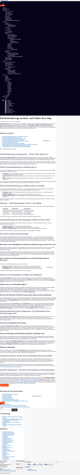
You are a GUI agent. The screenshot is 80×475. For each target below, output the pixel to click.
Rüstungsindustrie (8, 32)
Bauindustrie (4, 157)
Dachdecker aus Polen (19, 382)
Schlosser (9, 44)
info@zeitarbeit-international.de (9, 470)
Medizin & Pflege (8, 58)
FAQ (6, 97)
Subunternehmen (5, 9)
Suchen (1, 407)
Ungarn (9, 89)
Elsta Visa (7, 15)
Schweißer (10, 43)
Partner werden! (8, 79)
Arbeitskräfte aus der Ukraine (8, 434)
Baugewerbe (7, 29)
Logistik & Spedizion (6, 445)
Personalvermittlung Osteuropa (8, 450)
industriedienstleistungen (7, 441)
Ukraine (9, 81)
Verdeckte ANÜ (8, 18)
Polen (9, 93)
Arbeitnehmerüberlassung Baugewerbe (12, 20)
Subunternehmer (35, 379)
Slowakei (9, 85)
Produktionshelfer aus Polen (13, 54)
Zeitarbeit (4, 7)
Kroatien (9, 86)
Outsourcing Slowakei (12, 72)
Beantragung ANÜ (8, 19)
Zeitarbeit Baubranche (6, 397)
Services (4, 61)
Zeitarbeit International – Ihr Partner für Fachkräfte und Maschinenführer (16, 146)
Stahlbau (11, 40)
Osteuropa (7, 80)
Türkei (9, 94)
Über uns (4, 75)
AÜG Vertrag (7, 12)
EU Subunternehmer (6, 439)
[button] (20, 464)
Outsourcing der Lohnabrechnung (14, 73)
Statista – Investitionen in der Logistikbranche (12, 366)
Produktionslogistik (11, 55)
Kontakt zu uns (4, 385)
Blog (6, 99)
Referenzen (7, 78)
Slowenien (10, 84)
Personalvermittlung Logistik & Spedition (10, 399)
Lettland (9, 87)
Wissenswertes (5, 96)
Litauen (9, 92)
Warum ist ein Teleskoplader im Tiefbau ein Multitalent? (13, 143)
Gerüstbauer (10, 31)
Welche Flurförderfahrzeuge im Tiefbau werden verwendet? (14, 138)
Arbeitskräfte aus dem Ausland (8, 432)
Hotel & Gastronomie (12, 36)
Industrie (6, 33)
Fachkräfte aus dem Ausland (8, 440)
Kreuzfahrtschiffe (8, 59)
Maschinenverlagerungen (7, 447)
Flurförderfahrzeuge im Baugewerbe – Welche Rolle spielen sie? (15, 136)
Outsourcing (7, 69)
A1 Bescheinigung (9, 13)
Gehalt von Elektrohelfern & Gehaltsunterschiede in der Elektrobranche (15, 406)
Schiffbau (7, 22)
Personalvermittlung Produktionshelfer (15, 56)
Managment (4, 446)
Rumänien (10, 90)
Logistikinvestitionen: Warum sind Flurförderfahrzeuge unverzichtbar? (16, 145)
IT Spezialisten (5, 443)
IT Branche (7, 27)
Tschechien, (17, 380)
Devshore (9, 28)
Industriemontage (11, 38)
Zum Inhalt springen (4, 0)
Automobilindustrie (11, 34)
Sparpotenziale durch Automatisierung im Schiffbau (12, 418)
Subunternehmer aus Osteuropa (8, 456)
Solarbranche (7, 50)
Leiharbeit (4, 444)
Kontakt (6, 76)
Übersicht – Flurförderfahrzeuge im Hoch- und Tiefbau (13, 139)
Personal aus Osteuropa (7, 396)
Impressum (30, 469)
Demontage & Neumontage (15, 39)
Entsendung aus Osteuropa (7, 438)
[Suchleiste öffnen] (1, 2)
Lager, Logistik (8, 57)
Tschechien (10, 88)
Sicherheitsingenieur (12, 25)
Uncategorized (5, 457)
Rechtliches (4, 10)
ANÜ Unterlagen (8, 14)
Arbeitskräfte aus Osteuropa (8, 435)
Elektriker (9, 46)
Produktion (7, 51)
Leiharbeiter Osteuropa (7, 395)
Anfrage (6, 77)
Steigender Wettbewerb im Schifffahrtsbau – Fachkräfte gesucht (15, 400)
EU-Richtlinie (7, 17)
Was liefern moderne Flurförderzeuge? (10, 142)
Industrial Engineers (11, 26)
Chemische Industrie (12, 70)
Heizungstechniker (13, 49)
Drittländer (7, 95)
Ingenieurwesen (8, 24)
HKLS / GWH (10, 48)
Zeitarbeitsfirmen (5, 458)
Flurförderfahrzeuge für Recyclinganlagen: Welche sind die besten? (15, 140)
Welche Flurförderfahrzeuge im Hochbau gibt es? (12, 137)
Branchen (4, 21)
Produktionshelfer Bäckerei (13, 53)
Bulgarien (9, 83)
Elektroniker (10, 47)
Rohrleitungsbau (13, 41)
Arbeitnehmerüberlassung (10, 62)
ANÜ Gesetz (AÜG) (9, 11)
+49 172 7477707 (6, 469)
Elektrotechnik (5, 437)
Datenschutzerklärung (32, 470)
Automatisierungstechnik (12, 35)
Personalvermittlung (9, 64)
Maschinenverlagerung (14, 42)
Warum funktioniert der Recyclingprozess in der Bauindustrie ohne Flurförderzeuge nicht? (20, 144)
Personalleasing (8, 68)
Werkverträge (7, 65)
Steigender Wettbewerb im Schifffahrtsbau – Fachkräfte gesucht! (13, 405)
